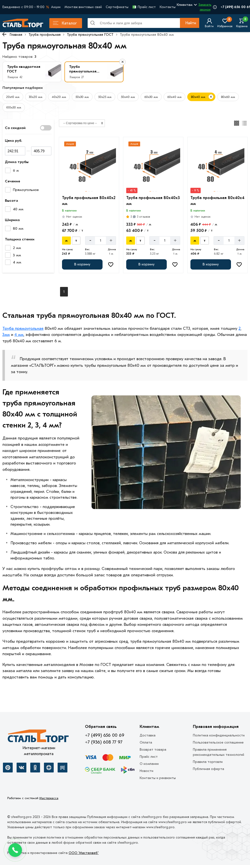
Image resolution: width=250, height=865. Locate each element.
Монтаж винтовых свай (83, 7)
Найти (190, 23)
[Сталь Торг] (39, 737)
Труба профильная (45, 34)
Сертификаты (117, 7)
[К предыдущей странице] (4, 34)
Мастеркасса (48, 798)
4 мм (18, 334)
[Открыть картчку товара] (89, 166)
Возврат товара (153, 749)
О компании (149, 764)
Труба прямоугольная (22, 328)
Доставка (148, 735)
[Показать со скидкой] (46, 127)
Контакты (168, 7)
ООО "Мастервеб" (84, 853)
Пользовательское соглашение (218, 742)
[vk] (21, 767)
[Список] (244, 123)
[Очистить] (122, 62)
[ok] (35, 767)
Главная (16, 34)
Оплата (146, 742)
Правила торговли (208, 762)
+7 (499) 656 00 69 (104, 735)
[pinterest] (8, 767)
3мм (6, 334)
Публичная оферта (208, 769)
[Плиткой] (236, 123)
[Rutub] (62, 767)
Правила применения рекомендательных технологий (218, 752)
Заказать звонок (204, 7)
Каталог (69, 23)
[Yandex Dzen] (49, 767)
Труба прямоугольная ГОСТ (90, 34)
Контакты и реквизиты (158, 778)
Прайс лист (147, 7)
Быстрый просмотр (89, 186)
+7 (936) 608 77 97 (103, 742)
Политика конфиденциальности (219, 735)
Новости (146, 771)
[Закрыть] (210, 96)
